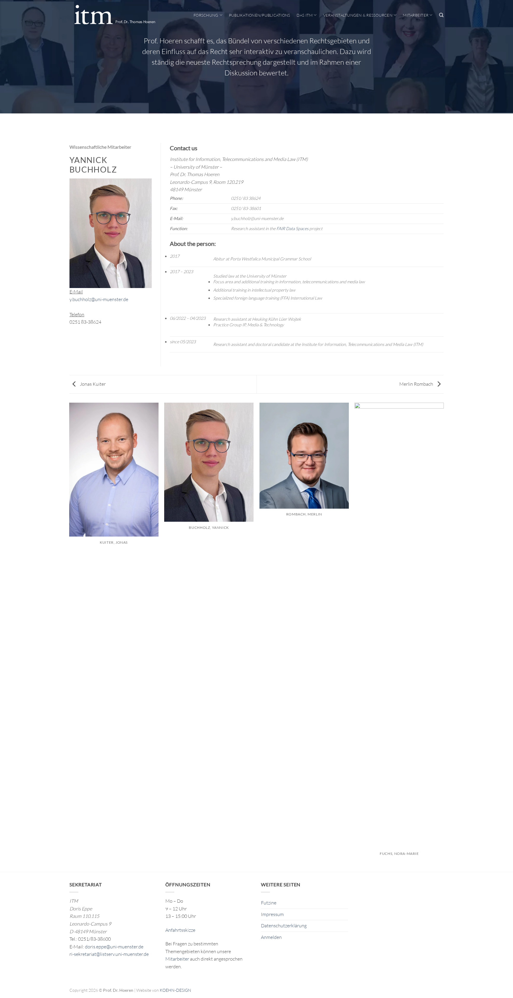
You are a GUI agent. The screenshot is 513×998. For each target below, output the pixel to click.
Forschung (206, 15)
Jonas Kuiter (92, 384)
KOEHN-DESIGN (175, 990)
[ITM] (114, 15)
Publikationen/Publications (259, 15)
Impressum (272, 914)
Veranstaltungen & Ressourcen (357, 15)
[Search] (441, 15)
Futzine (268, 903)
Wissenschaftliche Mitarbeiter (100, 147)
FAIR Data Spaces (292, 228)
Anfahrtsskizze (180, 930)
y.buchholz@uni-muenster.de (98, 299)
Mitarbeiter (415, 15)
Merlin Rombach (416, 384)
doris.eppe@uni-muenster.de (114, 947)
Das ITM (305, 15)
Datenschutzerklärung (284, 926)
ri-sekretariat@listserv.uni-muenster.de (109, 954)
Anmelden (271, 937)
